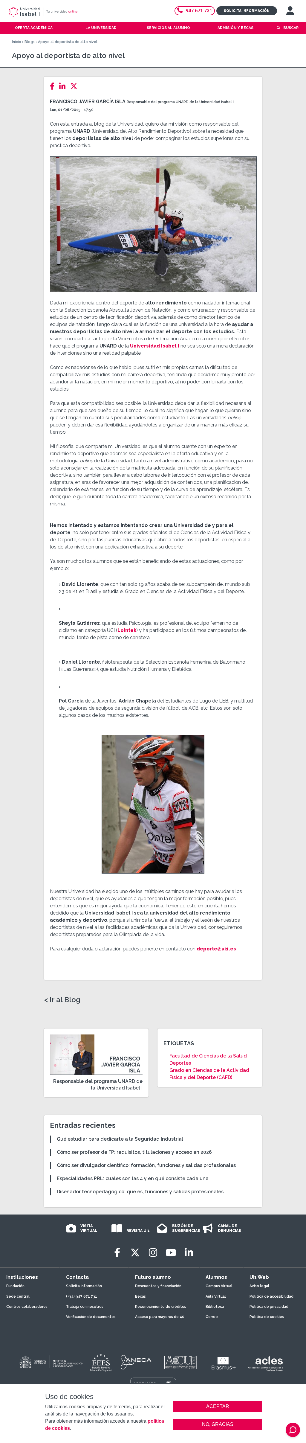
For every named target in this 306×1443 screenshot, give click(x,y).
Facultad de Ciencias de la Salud (208, 1056)
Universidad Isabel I (154, 346)
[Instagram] (153, 1252)
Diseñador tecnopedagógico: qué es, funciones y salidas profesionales (140, 1191)
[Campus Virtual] (290, 10)
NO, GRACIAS (217, 1424)
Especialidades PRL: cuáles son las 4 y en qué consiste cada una (133, 1178)
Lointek (126, 630)
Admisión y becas (235, 28)
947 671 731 (199, 10)
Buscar (291, 28)
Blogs (30, 42)
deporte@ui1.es (216, 949)
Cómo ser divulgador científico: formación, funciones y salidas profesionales (146, 1165)
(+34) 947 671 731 (81, 1296)
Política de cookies (267, 1317)
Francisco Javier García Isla (88, 101)
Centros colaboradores (27, 1307)
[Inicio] (64, 11)
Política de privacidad (269, 1307)
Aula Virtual (216, 1296)
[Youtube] (171, 1252)
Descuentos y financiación (158, 1286)
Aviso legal (259, 1286)
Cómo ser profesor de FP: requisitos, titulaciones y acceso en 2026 (134, 1152)
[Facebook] (54, 86)
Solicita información (247, 11)
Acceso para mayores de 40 (159, 1317)
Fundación (15, 1286)
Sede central (18, 1296)
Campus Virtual (219, 1286)
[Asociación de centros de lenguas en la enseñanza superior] (265, 1363)
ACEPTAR (217, 1406)
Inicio (16, 42)
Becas (140, 1296)
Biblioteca (215, 1307)
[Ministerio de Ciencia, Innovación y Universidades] (51, 1362)
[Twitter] (75, 86)
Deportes (180, 1063)
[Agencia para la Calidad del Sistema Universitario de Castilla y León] (180, 1362)
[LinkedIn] (64, 86)
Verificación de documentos (91, 1317)
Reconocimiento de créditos (160, 1307)
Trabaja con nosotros (84, 1307)
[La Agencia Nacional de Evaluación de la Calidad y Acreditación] (136, 1362)
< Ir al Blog (62, 999)
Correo (212, 1317)
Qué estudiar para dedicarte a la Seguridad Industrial (120, 1139)
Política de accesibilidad (271, 1296)
